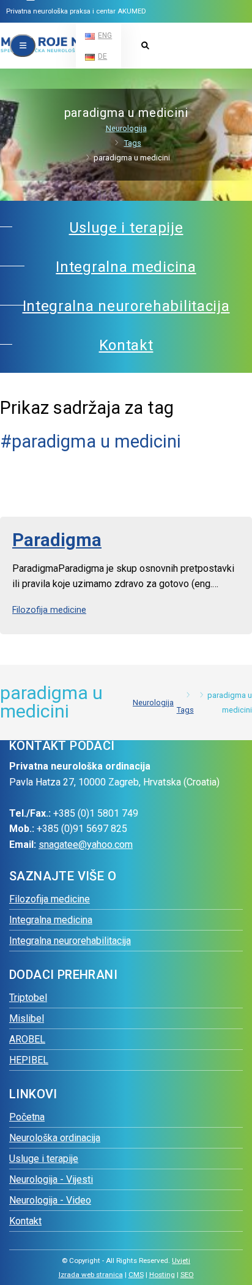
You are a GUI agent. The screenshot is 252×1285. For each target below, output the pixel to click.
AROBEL (27, 1039)
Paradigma (57, 540)
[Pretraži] (145, 46)
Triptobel (28, 997)
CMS (136, 1274)
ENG (105, 35)
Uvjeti (181, 1260)
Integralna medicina (50, 920)
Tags (132, 143)
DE (102, 56)
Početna (27, 1117)
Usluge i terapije (43, 1158)
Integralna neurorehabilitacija (70, 940)
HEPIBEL (28, 1060)
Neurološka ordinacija (54, 1138)
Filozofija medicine (49, 610)
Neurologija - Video (50, 1200)
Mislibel (26, 1018)
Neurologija (126, 128)
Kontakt (25, 1221)
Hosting (162, 1274)
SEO (187, 1274)
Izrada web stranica (91, 1274)
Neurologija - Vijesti (51, 1179)
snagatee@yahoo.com (86, 844)
